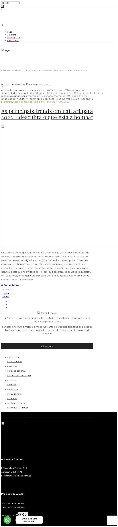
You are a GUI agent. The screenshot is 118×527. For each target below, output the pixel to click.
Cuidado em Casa (16, 371)
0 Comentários (10, 285)
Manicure (6, 101)
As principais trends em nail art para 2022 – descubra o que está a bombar (47, 114)
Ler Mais (8, 289)
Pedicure (12, 399)
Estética (11, 380)
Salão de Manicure (44, 101)
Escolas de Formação (19, 375)
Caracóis (12, 366)
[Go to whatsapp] (7, 520)
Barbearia (13, 357)
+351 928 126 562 (16, 507)
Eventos (11, 385)
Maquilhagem (15, 394)
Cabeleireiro (14, 362)
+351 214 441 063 (16, 503)
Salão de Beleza (22, 101)
